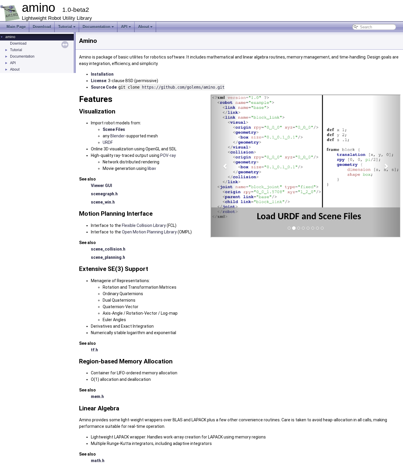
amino (10, 37)
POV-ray (168, 155)
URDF (108, 142)
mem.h (97, 396)
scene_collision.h (108, 249)
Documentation (96, 27)
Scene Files (114, 129)
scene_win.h (103, 202)
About (143, 27)
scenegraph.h (104, 193)
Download (42, 27)
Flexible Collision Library (144, 225)
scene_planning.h (108, 257)
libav (152, 168)
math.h (97, 460)
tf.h (94, 349)
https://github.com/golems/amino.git (183, 87)
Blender (117, 136)
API (124, 27)
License (98, 80)
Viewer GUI (101, 185)
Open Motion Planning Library (149, 232)
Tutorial (65, 27)
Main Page (16, 27)
